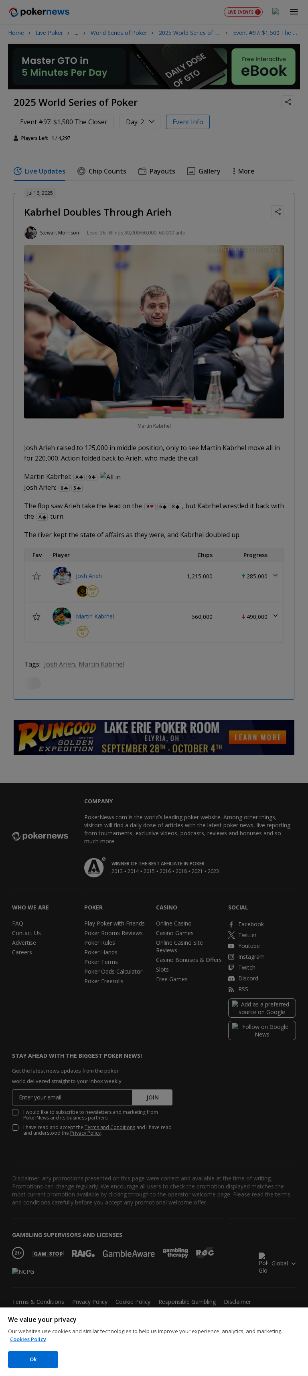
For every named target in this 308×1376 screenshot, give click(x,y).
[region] (154, 1341)
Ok (33, 1359)
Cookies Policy (28, 1339)
